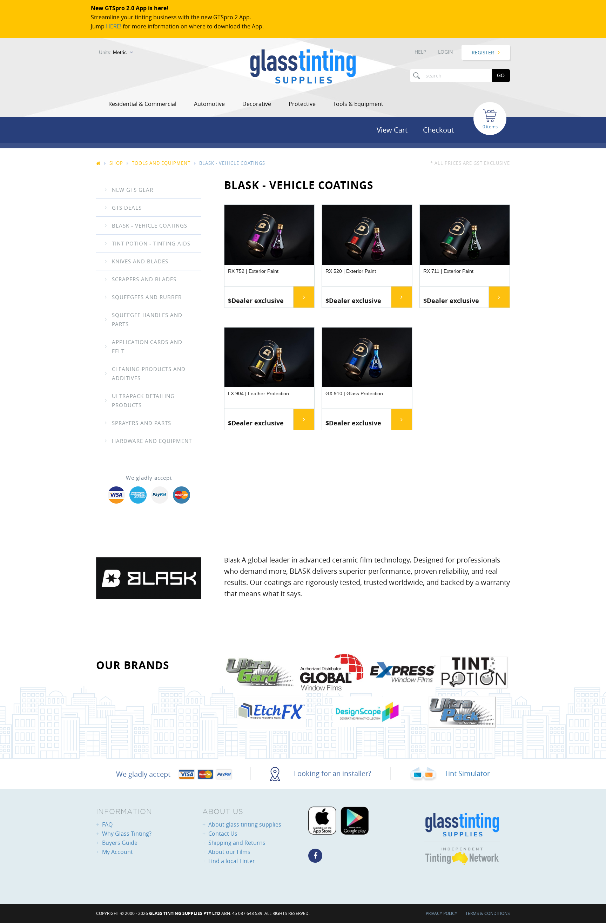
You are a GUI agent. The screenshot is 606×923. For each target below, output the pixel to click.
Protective (302, 104)
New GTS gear (132, 189)
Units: (113, 52)
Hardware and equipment (152, 440)
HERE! (113, 26)
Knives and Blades (140, 261)
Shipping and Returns (236, 843)
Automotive (209, 104)
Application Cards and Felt (147, 346)
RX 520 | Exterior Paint (350, 271)
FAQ (107, 824)
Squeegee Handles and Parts (147, 319)
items (492, 126)
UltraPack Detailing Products (143, 400)
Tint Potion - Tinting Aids (151, 243)
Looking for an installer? (331, 773)
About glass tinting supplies (244, 824)
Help (420, 51)
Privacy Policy (441, 913)
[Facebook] (315, 856)
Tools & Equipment (358, 104)
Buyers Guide (119, 843)
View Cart (392, 130)
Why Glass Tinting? (127, 833)
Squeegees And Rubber (147, 297)
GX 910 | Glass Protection (354, 393)
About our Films (229, 852)
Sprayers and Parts (141, 422)
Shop (116, 163)
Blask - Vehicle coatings (149, 225)
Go (501, 75)
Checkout (438, 130)
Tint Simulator (466, 773)
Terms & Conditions (487, 913)
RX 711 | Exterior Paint (448, 271)
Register (483, 52)
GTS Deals (127, 207)
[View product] (304, 297)
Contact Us (222, 833)
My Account (117, 852)
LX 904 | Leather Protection (258, 393)
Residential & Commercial (142, 104)
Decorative (256, 104)
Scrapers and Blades (144, 279)
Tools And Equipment (161, 163)
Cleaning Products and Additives (149, 373)
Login (445, 51)
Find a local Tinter (231, 861)
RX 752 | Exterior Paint (253, 271)
